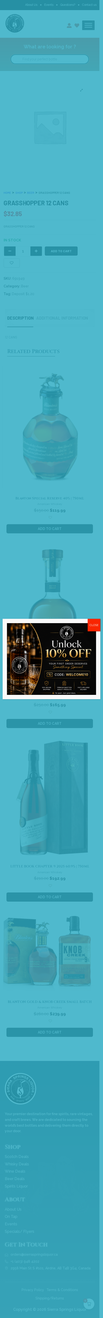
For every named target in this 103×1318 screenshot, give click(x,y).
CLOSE (94, 625)
